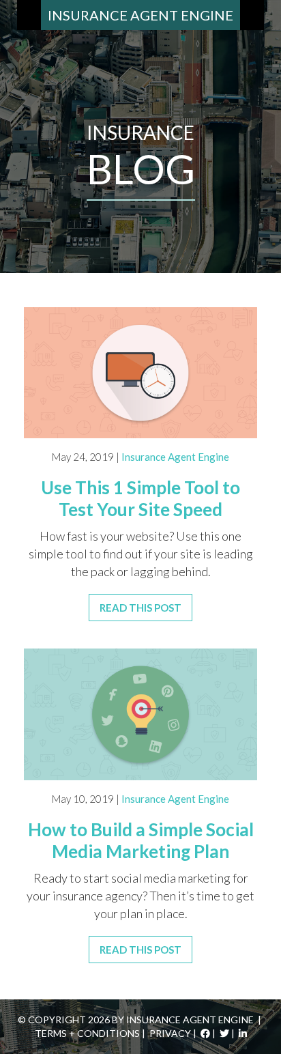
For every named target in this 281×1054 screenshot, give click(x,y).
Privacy (170, 1033)
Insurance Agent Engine (140, 15)
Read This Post (140, 607)
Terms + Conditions (87, 1033)
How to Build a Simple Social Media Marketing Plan (141, 840)
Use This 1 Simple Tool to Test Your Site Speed (140, 498)
